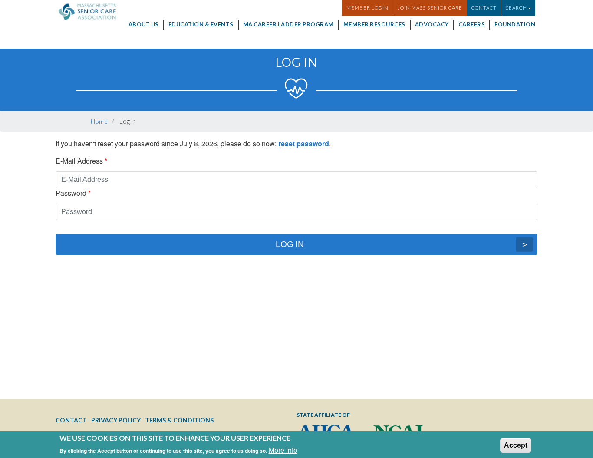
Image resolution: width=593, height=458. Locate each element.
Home (99, 121)
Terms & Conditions (179, 420)
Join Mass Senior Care (430, 7)
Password (71, 193)
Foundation (514, 24)
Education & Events (201, 24)
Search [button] (516, 7)
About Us (143, 24)
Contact (484, 7)
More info (283, 447)
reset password (303, 143)
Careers (471, 24)
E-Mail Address (79, 161)
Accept (515, 441)
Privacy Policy (116, 420)
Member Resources (374, 24)
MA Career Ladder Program (288, 24)
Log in (290, 244)
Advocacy (432, 24)
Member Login (367, 7)
